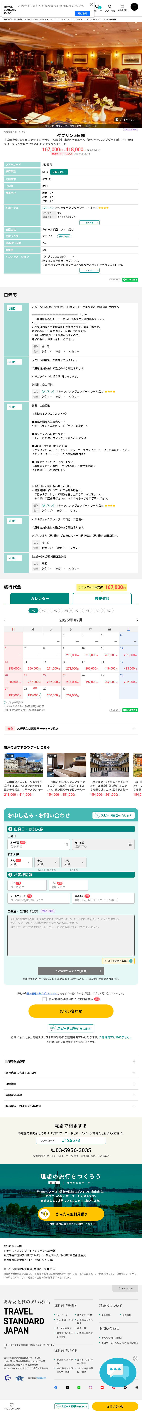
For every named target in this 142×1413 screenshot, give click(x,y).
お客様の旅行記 (85, 1333)
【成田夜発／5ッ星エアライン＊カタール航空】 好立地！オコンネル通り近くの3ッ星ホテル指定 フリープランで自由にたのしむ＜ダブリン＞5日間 (110, 789)
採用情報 (126, 1314)
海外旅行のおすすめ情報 (65, 1335)
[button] (7, 119)
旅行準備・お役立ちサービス (65, 1370)
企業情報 (106, 1314)
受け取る (82, 13)
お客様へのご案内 (65, 1361)
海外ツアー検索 (84, 1314)
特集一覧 (81, 1328)
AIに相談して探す (65, 1321)
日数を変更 (58, 171)
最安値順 (102, 598)
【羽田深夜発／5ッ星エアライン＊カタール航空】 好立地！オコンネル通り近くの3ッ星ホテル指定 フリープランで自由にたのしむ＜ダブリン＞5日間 (23, 789)
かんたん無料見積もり (112, 1337)
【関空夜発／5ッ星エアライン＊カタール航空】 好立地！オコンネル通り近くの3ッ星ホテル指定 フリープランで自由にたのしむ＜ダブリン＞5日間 (67, 789)
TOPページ (62, 1314)
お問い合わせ (71, 1011)
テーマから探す (64, 1328)
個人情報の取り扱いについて (42, 993)
